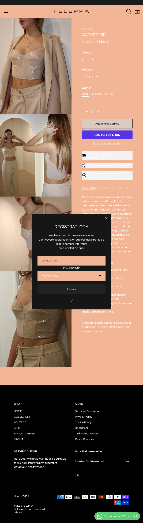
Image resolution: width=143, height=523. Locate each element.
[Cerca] (129, 12)
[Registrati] (127, 461)
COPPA (86, 87)
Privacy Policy (83, 416)
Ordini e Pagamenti (87, 433)
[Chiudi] (106, 218)
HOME (18, 411)
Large (109, 94)
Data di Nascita (71, 268)
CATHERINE (94, 35)
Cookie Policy (83, 422)
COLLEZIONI (22, 416)
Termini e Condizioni (87, 411)
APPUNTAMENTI (24, 433)
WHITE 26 (20, 422)
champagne (90, 76)
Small (85, 94)
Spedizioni (81, 428)
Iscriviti (71, 289)
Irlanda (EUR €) (22, 496)
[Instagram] (71, 300)
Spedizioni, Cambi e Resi (115, 187)
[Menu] (6, 11)
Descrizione (89, 187)
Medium (97, 94)
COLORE (87, 70)
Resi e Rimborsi (84, 439)
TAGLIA (87, 52)
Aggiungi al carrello (107, 123)
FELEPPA (88, 29)
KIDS (17, 428)
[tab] (91, 188)
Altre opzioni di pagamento (107, 143)
